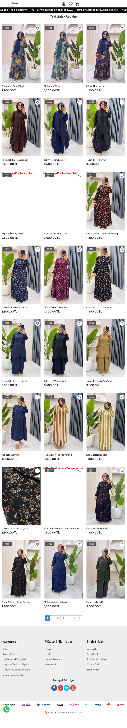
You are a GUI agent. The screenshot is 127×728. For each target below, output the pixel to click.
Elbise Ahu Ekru (52, 86)
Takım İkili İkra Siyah (96, 159)
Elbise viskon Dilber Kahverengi (102, 233)
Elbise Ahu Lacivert (96, 86)
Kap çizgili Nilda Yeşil (96, 454)
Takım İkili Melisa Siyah (55, 381)
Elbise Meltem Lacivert (55, 602)
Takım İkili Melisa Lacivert (14, 381)
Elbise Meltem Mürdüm (98, 528)
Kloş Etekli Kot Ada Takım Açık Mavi (61, 528)
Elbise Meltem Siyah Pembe (16, 602)
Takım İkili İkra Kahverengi (15, 159)
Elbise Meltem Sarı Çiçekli (15, 528)
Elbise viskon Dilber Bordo (57, 307)
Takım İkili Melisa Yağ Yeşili (99, 381)
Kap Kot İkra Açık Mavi (13, 233)
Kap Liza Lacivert (10, 454)
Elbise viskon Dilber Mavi (14, 307)
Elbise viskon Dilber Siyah (99, 307)
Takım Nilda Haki (94, 602)
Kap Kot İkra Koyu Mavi (55, 233)
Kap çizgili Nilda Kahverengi (58, 454)
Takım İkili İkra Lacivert (55, 159)
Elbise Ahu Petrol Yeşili (13, 86)
